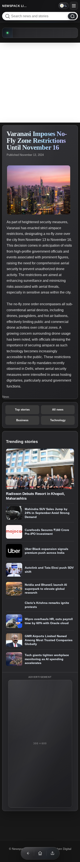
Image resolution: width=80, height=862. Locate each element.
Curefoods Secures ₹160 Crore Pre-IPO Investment (47, 532)
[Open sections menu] (74, 6)
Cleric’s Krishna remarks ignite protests (47, 605)
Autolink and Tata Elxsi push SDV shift (49, 570)
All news (57, 409)
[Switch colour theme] (63, 6)
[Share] (52, 853)
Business (22, 420)
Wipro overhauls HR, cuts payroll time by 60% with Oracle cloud (49, 621)
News (5, 396)
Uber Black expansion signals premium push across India (46, 551)
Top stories (22, 409)
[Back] (27, 853)
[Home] (40, 853)
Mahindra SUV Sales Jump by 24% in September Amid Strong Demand (47, 513)
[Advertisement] (40, 83)
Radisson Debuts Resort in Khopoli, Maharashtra (35, 496)
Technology (57, 420)
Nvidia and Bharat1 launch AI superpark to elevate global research (46, 588)
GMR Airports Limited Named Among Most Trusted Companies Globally (49, 640)
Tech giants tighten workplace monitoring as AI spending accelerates (47, 659)
